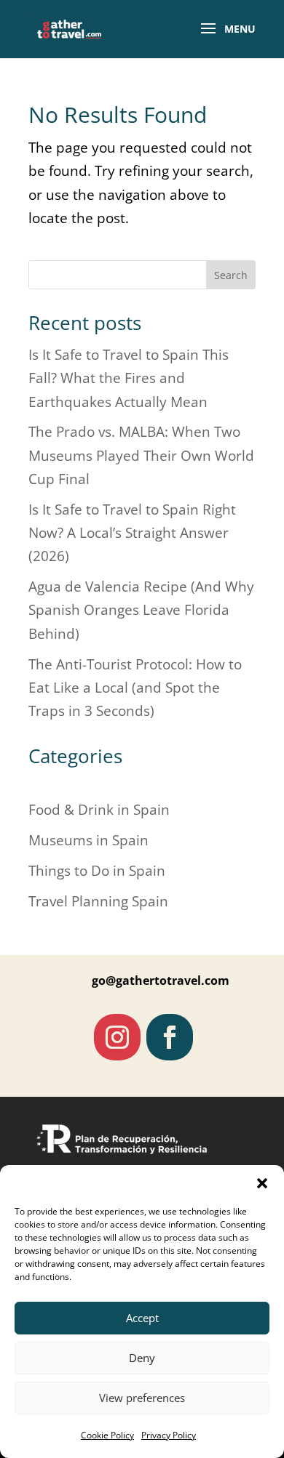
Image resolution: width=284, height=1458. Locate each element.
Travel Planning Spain (98, 901)
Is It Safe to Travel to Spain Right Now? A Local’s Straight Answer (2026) (132, 533)
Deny (142, 1357)
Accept (142, 1317)
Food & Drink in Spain (99, 809)
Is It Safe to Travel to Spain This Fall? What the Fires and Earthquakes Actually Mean (128, 378)
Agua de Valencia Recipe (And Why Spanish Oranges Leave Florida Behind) (141, 610)
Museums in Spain (88, 840)
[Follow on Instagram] (117, 1037)
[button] (262, 1183)
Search (231, 275)
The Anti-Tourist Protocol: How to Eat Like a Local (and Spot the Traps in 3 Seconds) (135, 688)
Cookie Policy (107, 1435)
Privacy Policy (168, 1435)
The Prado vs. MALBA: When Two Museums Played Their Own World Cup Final (141, 455)
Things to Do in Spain (96, 870)
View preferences (142, 1397)
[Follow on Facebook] (169, 1037)
